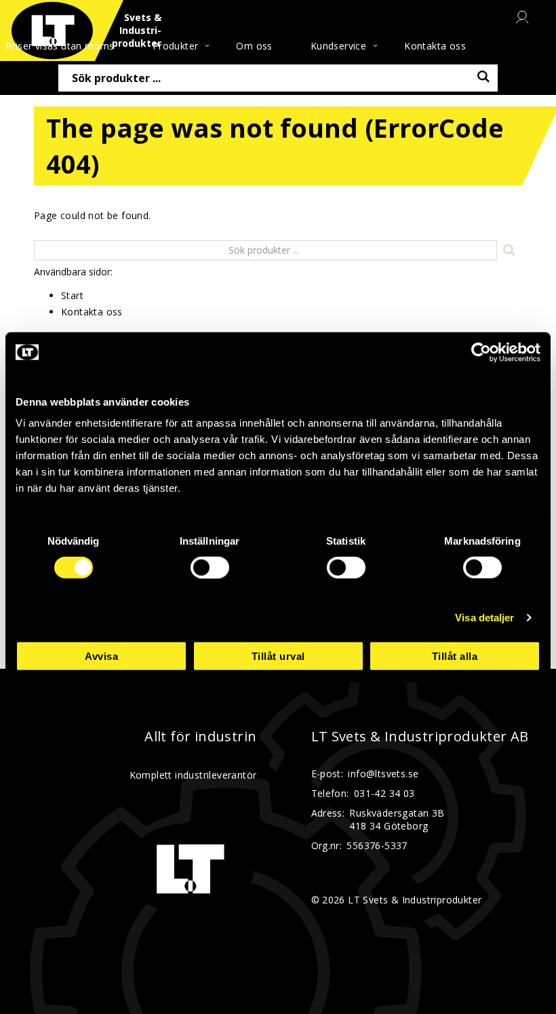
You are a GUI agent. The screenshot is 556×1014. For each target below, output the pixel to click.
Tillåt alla (455, 656)
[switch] (210, 567)
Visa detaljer (484, 617)
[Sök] (509, 250)
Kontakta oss (435, 45)
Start (72, 295)
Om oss (254, 45)
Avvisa (101, 656)
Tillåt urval (278, 656)
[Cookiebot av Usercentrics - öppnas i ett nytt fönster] (481, 352)
